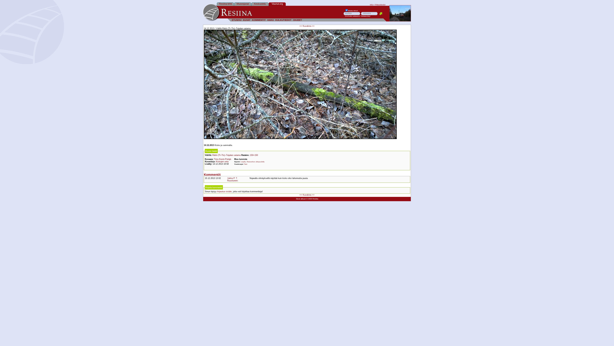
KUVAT (246, 20)
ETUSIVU (236, 20)
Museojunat (243, 3)
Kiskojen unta (222, 161)
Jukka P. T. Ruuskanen (232, 179)
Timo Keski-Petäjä (222, 159)
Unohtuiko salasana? (353, 16)
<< (300, 26)
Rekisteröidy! (365, 16)
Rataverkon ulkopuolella (255, 162)
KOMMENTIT (259, 20)
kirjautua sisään (224, 191)
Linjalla (243, 162)
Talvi (245, 164)
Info (371, 5)
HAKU (270, 20)
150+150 (254, 155)
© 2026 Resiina (312, 199)
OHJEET (297, 20)
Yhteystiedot (380, 5)
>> (313, 26)
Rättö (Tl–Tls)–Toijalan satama (226, 155)
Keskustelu (260, 3)
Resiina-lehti (225, 3)
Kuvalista (307, 26)
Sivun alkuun (301, 199)
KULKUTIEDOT (283, 20)
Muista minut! (353, 11)
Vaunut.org (277, 3)
